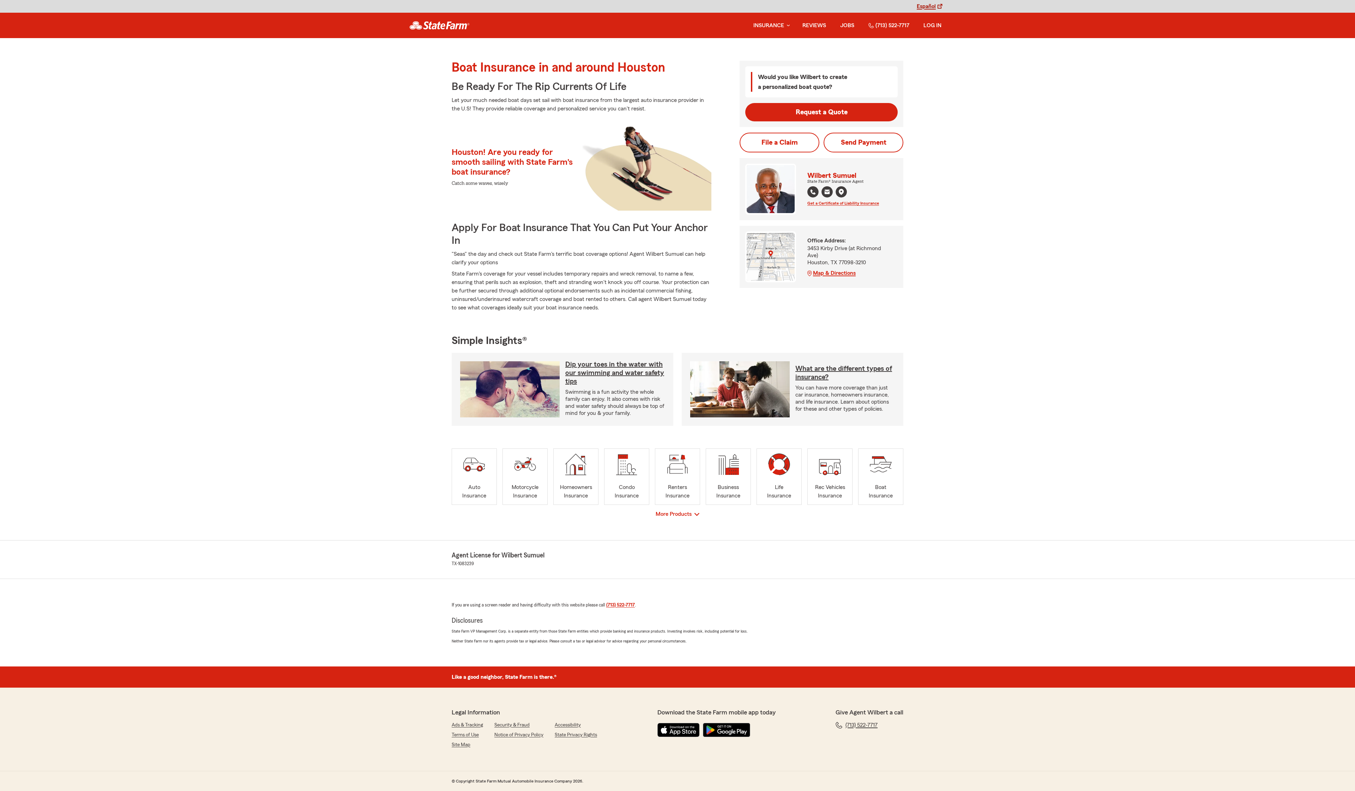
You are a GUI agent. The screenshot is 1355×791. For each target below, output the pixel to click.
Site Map (461, 744)
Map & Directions (834, 273)
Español (926, 6)
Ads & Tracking (467, 725)
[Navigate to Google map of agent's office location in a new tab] (841, 192)
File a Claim (779, 142)
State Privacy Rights (576, 734)
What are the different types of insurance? (843, 373)
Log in (932, 25)
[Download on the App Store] (678, 730)
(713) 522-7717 (892, 25)
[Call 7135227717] (813, 192)
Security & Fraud (512, 725)
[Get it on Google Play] (726, 730)
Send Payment (863, 142)
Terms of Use (465, 734)
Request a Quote (822, 112)
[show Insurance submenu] (787, 25)
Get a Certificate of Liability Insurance (843, 203)
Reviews (814, 25)
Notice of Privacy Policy (518, 734)
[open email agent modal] (827, 192)
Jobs (847, 25)
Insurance (768, 25)
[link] (439, 25)
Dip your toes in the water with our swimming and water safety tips (614, 373)
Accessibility (568, 725)
